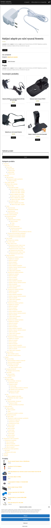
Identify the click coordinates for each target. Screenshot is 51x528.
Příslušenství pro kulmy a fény (16, 247)
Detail (4, 50)
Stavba (7, 206)
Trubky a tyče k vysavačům (15, 270)
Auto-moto (7, 165)
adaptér (12, 44)
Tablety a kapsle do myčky (16, 367)
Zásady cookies (24, 526)
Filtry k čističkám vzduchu (13, 353)
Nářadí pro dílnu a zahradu (11, 184)
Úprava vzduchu (9, 352)
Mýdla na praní (12, 375)
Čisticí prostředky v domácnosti (14, 401)
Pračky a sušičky (9, 408)
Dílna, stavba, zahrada (9, 182)
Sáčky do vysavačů (13, 269)
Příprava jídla (10, 218)
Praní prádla (8, 372)
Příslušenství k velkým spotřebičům (15, 179)
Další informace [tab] (11, 61)
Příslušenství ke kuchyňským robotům (17, 235)
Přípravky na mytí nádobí (14, 391)
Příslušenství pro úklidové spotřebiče (15, 257)
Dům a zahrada (8, 377)
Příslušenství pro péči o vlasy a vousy (17, 245)
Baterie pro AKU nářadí (11, 452)
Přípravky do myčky (14, 392)
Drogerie (6, 357)
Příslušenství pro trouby (14, 423)
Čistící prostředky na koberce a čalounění (19, 387)
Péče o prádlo (9, 238)
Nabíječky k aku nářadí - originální (16, 398)
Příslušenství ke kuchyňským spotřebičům (17, 233)
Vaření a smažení (14, 221)
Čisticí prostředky (10, 359)
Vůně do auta (12, 170)
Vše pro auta (9, 167)
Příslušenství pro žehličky (13, 240)
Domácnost (6, 163)
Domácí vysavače (6, 1)
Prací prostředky (11, 374)
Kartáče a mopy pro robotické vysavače (17, 267)
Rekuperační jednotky (13, 209)
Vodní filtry (6, 454)
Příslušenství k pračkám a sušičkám (15, 413)
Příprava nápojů (11, 225)
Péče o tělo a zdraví (10, 241)
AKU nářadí (7, 450)
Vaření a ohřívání (11, 425)
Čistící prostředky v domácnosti (14, 381)
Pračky (9, 411)
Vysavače (26, 2)
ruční (20, 44)
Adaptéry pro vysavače (12, 57)
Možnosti (25, 523)
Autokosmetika (11, 169)
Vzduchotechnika (11, 208)
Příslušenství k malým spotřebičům (11, 438)
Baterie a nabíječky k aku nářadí (17, 189)
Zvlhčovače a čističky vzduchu (14, 355)
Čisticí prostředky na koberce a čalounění (16, 360)
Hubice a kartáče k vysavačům (15, 265)
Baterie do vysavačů (13, 260)
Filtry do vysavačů (13, 262)
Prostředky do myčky (13, 365)
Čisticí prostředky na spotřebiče (14, 362)
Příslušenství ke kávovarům (16, 228)
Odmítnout (25, 519)
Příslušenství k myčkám (14, 421)
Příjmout (25, 515)
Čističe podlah (13, 386)
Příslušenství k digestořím (14, 420)
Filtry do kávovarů (15, 230)
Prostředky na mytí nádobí (13, 364)
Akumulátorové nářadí (13, 187)
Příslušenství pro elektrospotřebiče (11, 448)
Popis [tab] (4, 61)
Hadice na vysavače (13, 263)
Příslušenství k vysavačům (38, 2)
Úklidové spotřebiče (10, 255)
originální (4, 44)
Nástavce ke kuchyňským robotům (17, 236)
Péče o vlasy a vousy (12, 243)
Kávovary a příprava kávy (14, 226)
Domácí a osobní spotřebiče (11, 214)
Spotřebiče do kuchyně (11, 415)
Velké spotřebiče (9, 177)
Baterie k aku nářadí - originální (18, 191)
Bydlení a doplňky (10, 379)
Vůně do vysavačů (13, 287)
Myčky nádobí (10, 416)
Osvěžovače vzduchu (13, 382)
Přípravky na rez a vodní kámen (17, 389)
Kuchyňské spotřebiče (11, 216)
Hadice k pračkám (13, 180)
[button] (49, 507)
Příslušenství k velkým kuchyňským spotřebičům (18, 418)
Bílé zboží (7, 175)
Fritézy (13, 223)
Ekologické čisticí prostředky (14, 370)
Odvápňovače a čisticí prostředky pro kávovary (21, 231)
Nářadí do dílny (11, 185)
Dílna (7, 394)
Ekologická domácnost (11, 369)
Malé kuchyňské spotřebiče (15, 219)
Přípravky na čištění (13, 384)
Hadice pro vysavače (10, 443)
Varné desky (11, 426)
